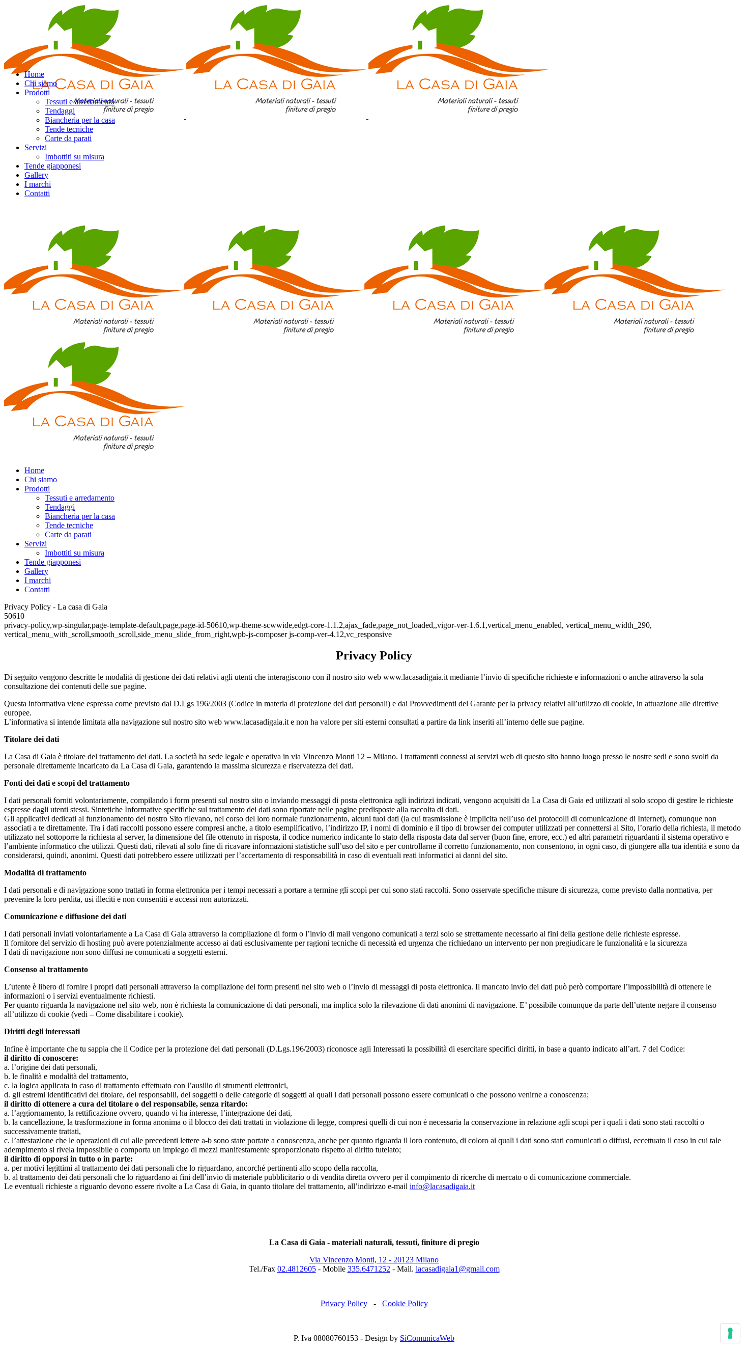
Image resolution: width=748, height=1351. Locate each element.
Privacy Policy (344, 1303)
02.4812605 (296, 1268)
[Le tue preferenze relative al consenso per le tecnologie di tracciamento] (730, 1333)
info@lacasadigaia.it (442, 1186)
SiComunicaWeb (427, 1338)
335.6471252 (369, 1268)
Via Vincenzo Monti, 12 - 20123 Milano (374, 1259)
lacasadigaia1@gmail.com (458, 1268)
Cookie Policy (405, 1303)
